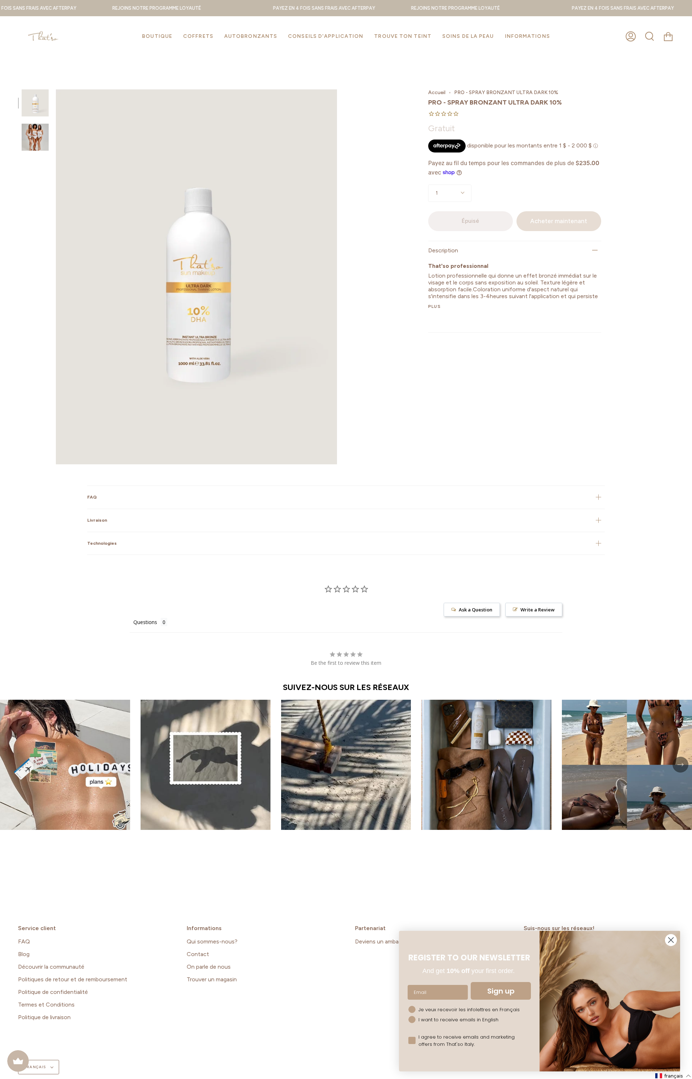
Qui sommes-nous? (212, 941)
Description (443, 250)
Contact (198, 954)
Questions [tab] (145, 622)
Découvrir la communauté (51, 966)
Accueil (436, 92)
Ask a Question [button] (475, 609)
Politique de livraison (44, 1017)
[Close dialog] (671, 940)
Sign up (501, 991)
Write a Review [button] (537, 609)
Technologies (102, 543)
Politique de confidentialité (53, 992)
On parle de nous (209, 966)
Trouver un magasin (212, 979)
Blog (24, 954)
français (35, 1067)
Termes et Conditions (46, 1004)
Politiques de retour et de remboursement (72, 979)
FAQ (92, 497)
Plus (434, 306)
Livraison (97, 520)
